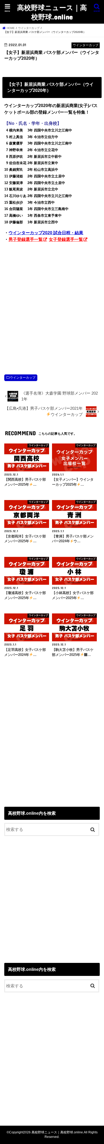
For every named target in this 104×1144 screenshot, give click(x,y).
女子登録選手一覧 (66, 239)
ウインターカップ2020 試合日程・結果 (46, 232)
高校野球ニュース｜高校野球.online (52, 12)
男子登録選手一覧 (26, 239)
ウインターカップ (22, 377)
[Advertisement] (52, 303)
